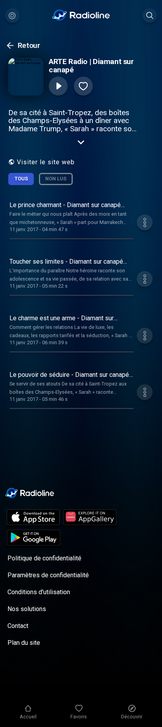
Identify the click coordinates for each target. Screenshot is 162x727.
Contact (17, 626)
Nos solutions (26, 609)
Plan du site (23, 642)
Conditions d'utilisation (38, 592)
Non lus (55, 179)
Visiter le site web (46, 162)
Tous (21, 179)
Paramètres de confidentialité (48, 575)
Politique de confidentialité (44, 558)
